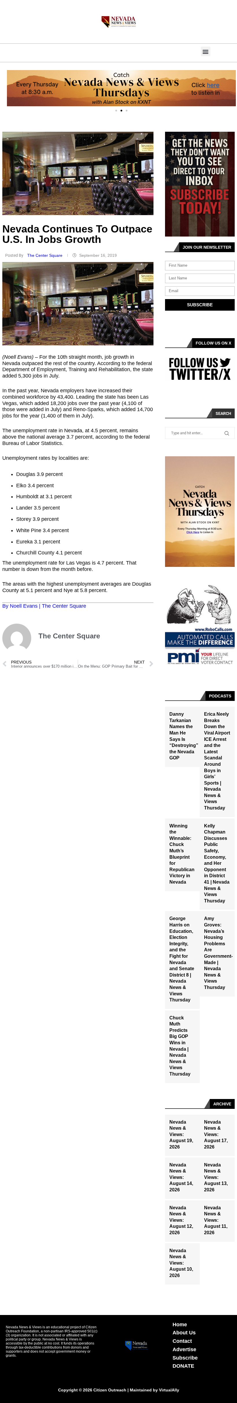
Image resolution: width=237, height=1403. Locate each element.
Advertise (184, 1349)
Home (180, 1324)
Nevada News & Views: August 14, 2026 (181, 1177)
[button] (205, 51)
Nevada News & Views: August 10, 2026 (181, 1263)
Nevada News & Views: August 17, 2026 (216, 1134)
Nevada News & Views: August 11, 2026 (215, 1220)
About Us (184, 1333)
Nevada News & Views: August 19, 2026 (181, 1134)
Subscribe (185, 1358)
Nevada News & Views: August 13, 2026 (216, 1177)
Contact (182, 1341)
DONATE (183, 1366)
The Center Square (45, 255)
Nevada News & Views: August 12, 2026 (181, 1220)
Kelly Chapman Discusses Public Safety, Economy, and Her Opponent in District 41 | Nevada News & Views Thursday (216, 863)
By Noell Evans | (22, 606)
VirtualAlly (169, 1390)
